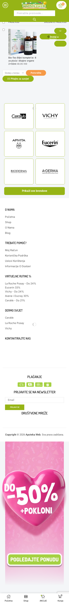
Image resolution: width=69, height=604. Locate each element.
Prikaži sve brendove (34, 190)
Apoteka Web (33, 434)
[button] (53, 36)
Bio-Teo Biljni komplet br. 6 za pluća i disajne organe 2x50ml (22, 60)
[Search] (34, 19)
